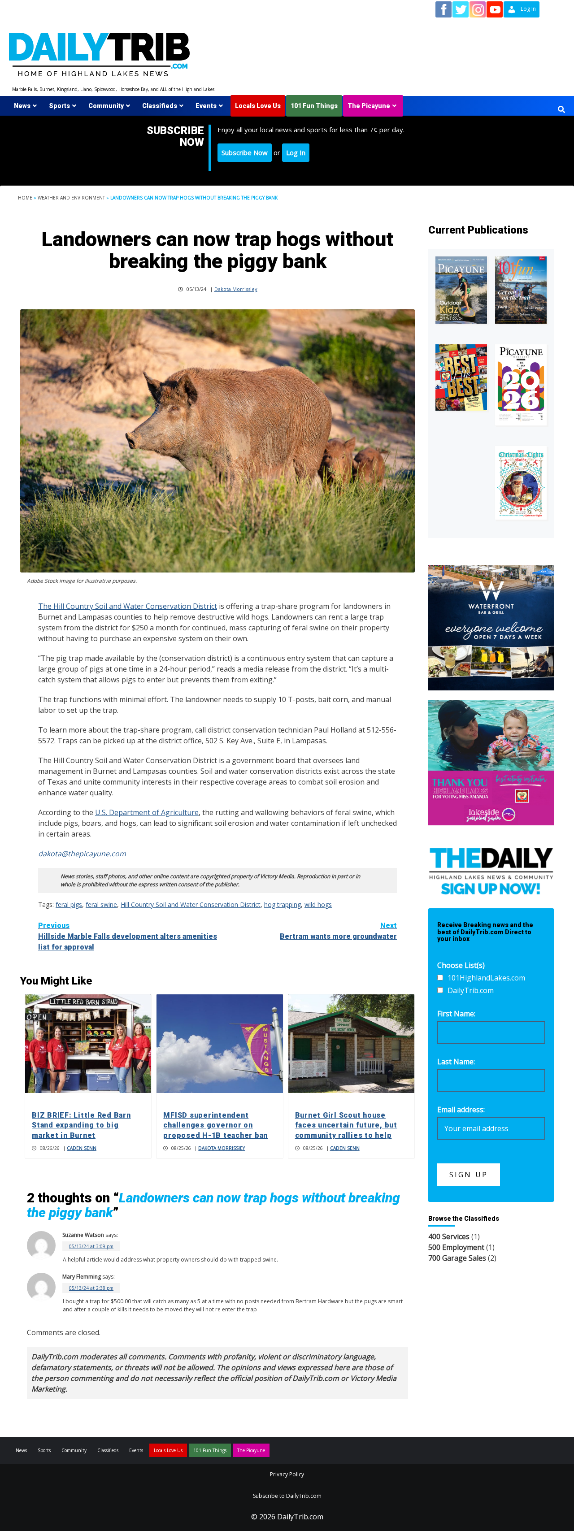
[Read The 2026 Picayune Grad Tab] (521, 384)
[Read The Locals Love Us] (461, 377)
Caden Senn (81, 1148)
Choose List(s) (461, 965)
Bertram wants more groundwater (338, 931)
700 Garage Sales (457, 1258)
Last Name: (456, 1062)
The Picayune (369, 105)
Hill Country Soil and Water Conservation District (191, 904)
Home (25, 198)
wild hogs (318, 904)
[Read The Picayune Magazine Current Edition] (461, 290)
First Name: (456, 1014)
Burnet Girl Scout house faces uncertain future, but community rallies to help (346, 1125)
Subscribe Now (245, 152)
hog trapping (282, 904)
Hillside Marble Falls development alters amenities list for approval (127, 936)
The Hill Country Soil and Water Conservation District (127, 606)
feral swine (101, 904)
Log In (295, 152)
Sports (59, 105)
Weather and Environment (71, 198)
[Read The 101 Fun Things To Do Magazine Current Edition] (521, 290)
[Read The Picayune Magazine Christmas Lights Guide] (521, 483)
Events (206, 105)
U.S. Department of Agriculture (147, 812)
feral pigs (69, 904)
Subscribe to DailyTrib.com (287, 1496)
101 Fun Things (314, 105)
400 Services (449, 1236)
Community (106, 105)
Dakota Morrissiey (235, 289)
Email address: (461, 1110)
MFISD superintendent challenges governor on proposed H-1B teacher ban (215, 1125)
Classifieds (159, 105)
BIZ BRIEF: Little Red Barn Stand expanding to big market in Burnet (81, 1125)
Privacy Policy (287, 1474)
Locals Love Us (258, 105)
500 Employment (456, 1247)
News (22, 105)
